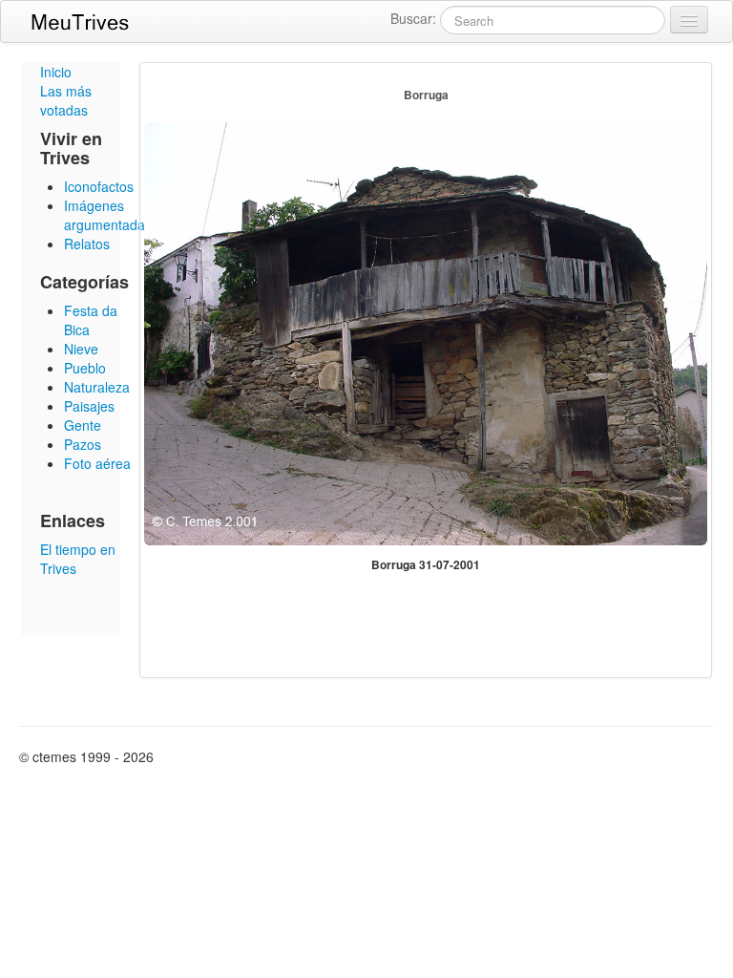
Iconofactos (99, 186)
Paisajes (89, 405)
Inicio (56, 71)
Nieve (81, 348)
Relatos (87, 243)
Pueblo (85, 367)
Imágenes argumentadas (108, 215)
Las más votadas (66, 100)
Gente (82, 425)
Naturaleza (97, 386)
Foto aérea (97, 463)
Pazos (82, 444)
